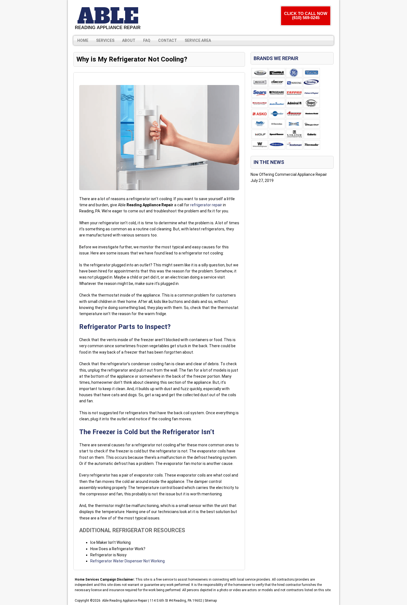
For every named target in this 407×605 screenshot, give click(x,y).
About (128, 40)
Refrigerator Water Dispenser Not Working (127, 561)
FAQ (146, 40)
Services (105, 40)
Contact (167, 40)
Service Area (198, 40)
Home (82, 40)
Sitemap (211, 601)
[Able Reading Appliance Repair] (108, 18)
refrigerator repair (206, 205)
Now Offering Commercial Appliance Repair (289, 174)
